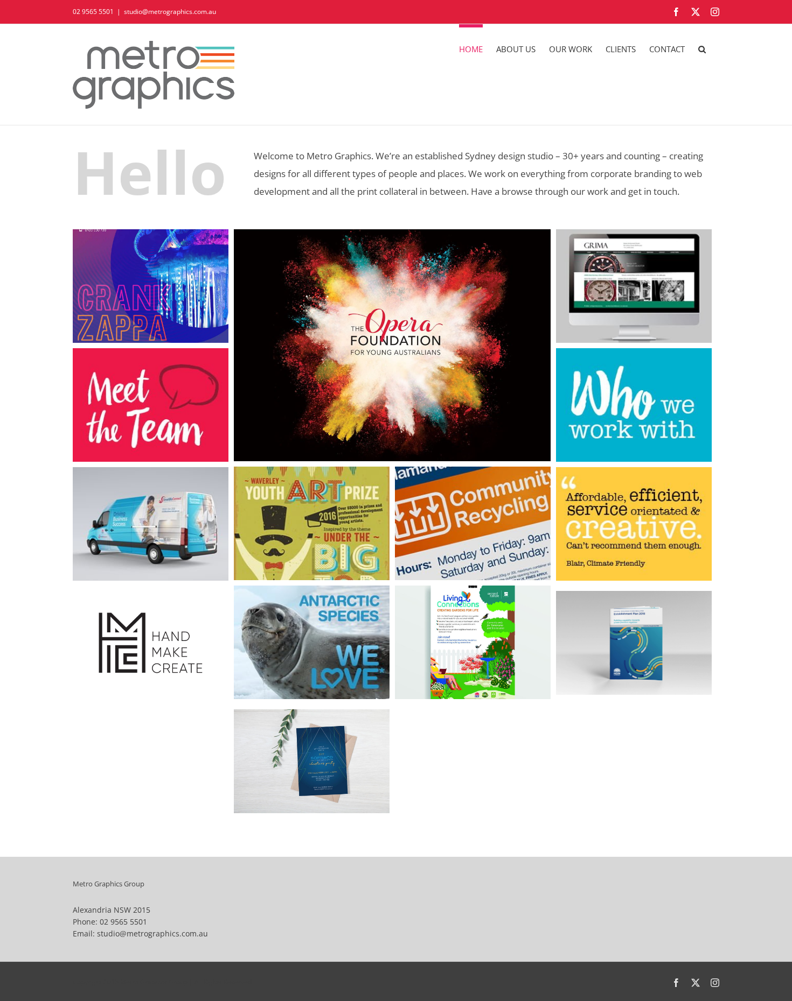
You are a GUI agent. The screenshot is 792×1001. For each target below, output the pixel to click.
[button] (702, 47)
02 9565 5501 (93, 11)
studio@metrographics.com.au (170, 11)
